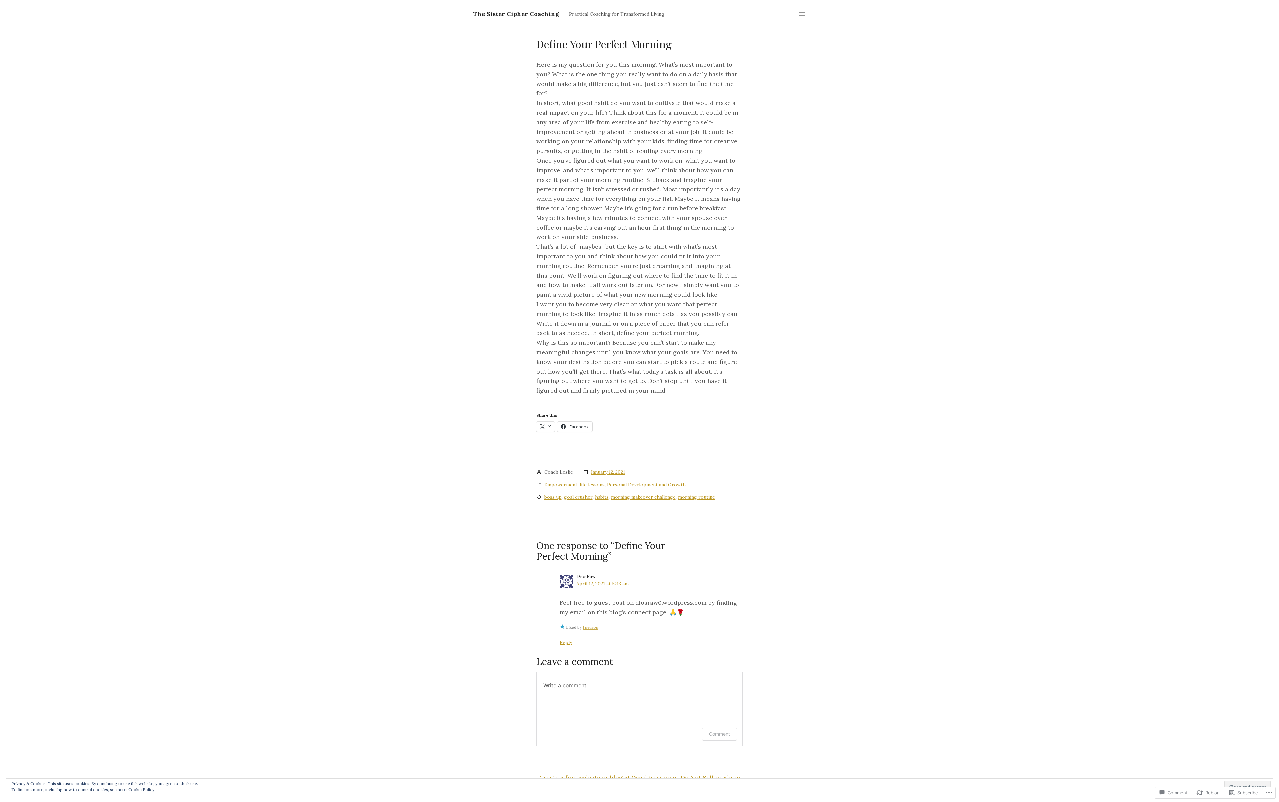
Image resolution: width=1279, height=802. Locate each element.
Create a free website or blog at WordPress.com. (608, 777)
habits (602, 497)
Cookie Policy (141, 789)
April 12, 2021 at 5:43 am (602, 584)
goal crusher (578, 497)
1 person (590, 627)
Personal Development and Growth (646, 485)
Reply (566, 642)
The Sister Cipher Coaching (516, 14)
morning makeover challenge (643, 497)
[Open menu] (802, 14)
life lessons (592, 485)
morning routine (696, 497)
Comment (719, 734)
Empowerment (560, 485)
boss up (553, 497)
